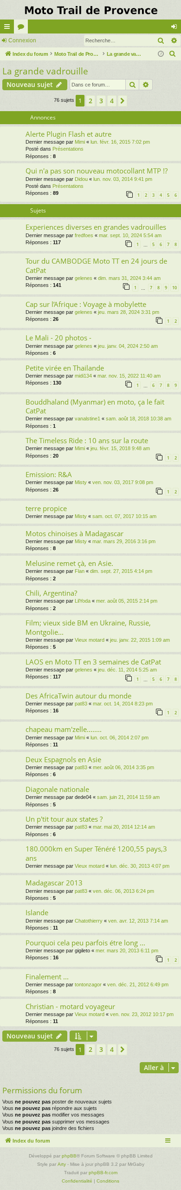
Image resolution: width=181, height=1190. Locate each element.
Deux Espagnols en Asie (63, 759)
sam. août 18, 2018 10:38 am (138, 418)
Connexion (22, 40)
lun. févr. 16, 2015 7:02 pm (120, 142)
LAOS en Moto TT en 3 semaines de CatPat (93, 661)
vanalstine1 (87, 418)
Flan (79, 571)
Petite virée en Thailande (65, 367)
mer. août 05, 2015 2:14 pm (126, 601)
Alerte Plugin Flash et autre (68, 134)
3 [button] (101, 100)
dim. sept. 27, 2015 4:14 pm (121, 571)
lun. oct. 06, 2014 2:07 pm (119, 737)
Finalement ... (47, 976)
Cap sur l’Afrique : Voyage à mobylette (86, 304)
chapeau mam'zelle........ (64, 729)
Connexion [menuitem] (176, 28)
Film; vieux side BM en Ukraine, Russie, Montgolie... (88, 627)
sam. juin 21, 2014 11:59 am (128, 797)
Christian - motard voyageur (70, 1006)
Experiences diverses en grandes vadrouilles (96, 227)
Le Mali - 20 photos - (58, 337)
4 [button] (112, 100)
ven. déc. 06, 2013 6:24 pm (123, 891)
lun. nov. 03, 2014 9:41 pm (122, 179)
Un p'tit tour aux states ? (64, 819)
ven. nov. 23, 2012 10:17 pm (142, 1014)
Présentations (68, 149)
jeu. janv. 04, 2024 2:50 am (128, 346)
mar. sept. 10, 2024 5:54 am (130, 235)
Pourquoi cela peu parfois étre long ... (85, 942)
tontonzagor (88, 984)
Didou (81, 179)
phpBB (69, 1155)
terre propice (46, 508)
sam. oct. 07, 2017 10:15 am (124, 516)
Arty (62, 1164)
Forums (23, 28)
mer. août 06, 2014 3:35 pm (123, 767)
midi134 (83, 376)
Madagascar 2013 (54, 882)
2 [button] (90, 100)
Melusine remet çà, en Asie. (69, 563)
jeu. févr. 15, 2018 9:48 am (120, 448)
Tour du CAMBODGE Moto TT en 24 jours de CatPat (96, 265)
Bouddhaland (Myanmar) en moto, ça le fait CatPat (95, 406)
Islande (37, 912)
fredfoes (84, 235)
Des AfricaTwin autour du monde (78, 695)
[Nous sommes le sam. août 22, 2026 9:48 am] (161, 54)
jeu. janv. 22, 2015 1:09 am (140, 640)
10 (174, 288)
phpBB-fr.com (103, 1172)
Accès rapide (9, 28)
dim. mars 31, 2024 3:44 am (129, 278)
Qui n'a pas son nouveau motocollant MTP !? (97, 170)
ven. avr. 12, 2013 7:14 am (138, 921)
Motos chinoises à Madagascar (74, 533)
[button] (122, 100)
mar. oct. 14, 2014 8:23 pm (123, 703)
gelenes (83, 278)
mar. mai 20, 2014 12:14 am (124, 827)
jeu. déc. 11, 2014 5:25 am (127, 669)
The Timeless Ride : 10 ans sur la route (87, 440)
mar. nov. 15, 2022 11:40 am (129, 376)
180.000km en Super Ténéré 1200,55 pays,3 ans (96, 853)
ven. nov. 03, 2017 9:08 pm (122, 482)
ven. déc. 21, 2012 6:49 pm (137, 984)
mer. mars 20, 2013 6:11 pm (127, 950)
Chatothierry (89, 921)
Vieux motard (89, 640)
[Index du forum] (90, 10)
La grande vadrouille (45, 71)
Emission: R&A (49, 474)
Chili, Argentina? (51, 593)
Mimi (80, 142)
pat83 (81, 703)
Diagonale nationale (57, 789)
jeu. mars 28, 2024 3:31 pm (128, 312)
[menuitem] (172, 54)
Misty (81, 482)
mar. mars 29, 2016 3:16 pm (123, 541)
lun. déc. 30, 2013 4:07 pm (139, 866)
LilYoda (82, 601)
